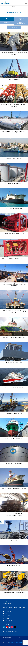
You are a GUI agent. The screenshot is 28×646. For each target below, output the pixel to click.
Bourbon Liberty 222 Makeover (14, 438)
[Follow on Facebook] (9, 627)
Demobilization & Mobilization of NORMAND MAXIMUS (14, 284)
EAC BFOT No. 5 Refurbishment (14, 463)
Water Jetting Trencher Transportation (14, 592)
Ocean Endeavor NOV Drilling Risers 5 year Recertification (14, 132)
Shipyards (14, 27)
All (7, 19)
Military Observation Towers (14, 363)
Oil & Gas (7, 22)
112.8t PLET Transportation (14, 566)
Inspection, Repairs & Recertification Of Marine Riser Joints (14, 53)
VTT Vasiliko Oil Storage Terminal (14, 183)
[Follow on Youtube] (7, 627)
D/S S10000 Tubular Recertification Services (14, 488)
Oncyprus (11, 642)
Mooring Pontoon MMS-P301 (14, 158)
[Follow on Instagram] (12, 627)
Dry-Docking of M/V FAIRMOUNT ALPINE (14, 337)
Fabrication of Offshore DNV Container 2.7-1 (14, 259)
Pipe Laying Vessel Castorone (14, 208)
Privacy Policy (21, 607)
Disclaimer (5, 607)
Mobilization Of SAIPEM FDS (14, 413)
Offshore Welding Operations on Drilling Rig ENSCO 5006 (14, 311)
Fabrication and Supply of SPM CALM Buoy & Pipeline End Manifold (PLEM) (14, 514)
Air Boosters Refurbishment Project (14, 233)
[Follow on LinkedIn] (4, 627)
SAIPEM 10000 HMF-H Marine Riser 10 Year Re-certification (14, 105)
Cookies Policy (13, 607)
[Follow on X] (15, 627)
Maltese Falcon (14, 540)
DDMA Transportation (14, 79)
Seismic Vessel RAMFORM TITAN (14, 388)
